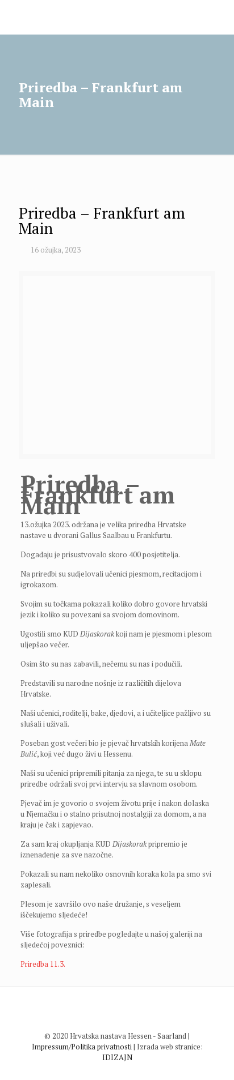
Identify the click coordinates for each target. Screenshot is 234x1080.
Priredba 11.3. (42, 964)
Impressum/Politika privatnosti (82, 1046)
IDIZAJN (117, 1057)
